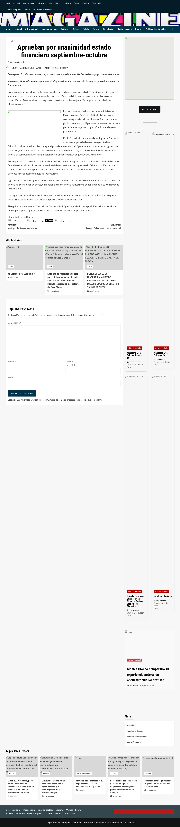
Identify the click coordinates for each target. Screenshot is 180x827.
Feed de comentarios (137, 736)
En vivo (85, 3)
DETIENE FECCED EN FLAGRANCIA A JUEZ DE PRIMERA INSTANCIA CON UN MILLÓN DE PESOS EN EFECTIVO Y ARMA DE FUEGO (103, 280)
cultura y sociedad (134, 660)
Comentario (14, 322)
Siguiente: (103, 226)
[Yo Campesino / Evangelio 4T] (24, 257)
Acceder (131, 725)
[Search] (172, 29)
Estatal (77, 3)
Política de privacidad (42, 9)
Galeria (27, 9)
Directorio (96, 3)
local (8, 3)
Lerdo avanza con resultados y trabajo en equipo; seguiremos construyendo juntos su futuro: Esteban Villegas (123, 786)
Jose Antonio (15, 62)
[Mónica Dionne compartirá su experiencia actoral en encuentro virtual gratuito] (150, 646)
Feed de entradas (135, 731)
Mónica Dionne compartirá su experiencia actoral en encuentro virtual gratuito (89, 783)
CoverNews (114, 822)
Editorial (58, 3)
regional (16, 3)
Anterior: (23, 226)
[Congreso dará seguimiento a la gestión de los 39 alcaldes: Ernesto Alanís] (158, 766)
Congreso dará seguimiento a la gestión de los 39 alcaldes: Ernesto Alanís (157, 783)
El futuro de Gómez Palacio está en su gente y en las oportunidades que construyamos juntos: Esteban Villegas (54, 786)
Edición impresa (14, 9)
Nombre (12, 361)
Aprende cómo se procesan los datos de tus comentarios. (77, 399)
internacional (28, 3)
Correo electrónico (71, 363)
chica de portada (44, 3)
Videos (68, 3)
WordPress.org (134, 742)
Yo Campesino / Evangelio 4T (22, 273)
